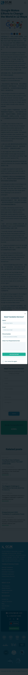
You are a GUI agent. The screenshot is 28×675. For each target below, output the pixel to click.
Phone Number (6, 334)
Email (4, 327)
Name (4, 320)
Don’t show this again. (11, 361)
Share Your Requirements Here (11, 340)
